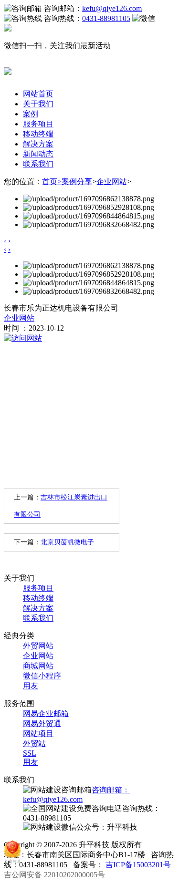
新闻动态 (38, 154)
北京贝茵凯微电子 (67, 542)
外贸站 (34, 743)
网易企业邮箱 (46, 713)
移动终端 (38, 134)
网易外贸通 (42, 723)
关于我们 (38, 104)
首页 (52, 181)
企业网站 (111, 181)
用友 (30, 686)
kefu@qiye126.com (112, 8)
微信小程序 (42, 676)
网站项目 (38, 733)
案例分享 (77, 181)
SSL (29, 753)
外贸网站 (38, 646)
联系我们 (38, 164)
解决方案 (38, 144)
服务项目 (38, 124)
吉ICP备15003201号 (138, 865)
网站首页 (38, 94)
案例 (30, 114)
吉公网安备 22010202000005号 (54, 875)
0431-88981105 (106, 18)
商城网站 (38, 666)
